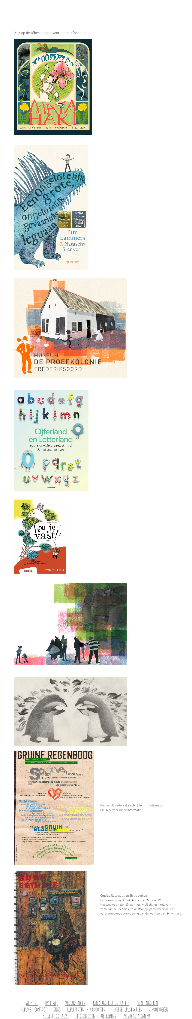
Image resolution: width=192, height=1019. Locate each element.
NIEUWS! (26, 1009)
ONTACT (41, 1009)
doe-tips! (62, 1015)
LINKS (56, 1009)
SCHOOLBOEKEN (158, 1009)
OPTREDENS (108, 1015)
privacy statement (136, 1015)
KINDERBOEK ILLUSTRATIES (111, 1003)
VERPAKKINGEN (75, 1003)
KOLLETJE (49, 1015)
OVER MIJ (51, 1003)
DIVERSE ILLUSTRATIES (126, 1009)
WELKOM (32, 1003)
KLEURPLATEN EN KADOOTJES (86, 1009)
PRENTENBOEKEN (147, 1003)
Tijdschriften (85, 1015)
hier (109, 810)
